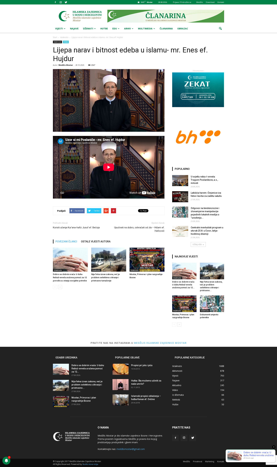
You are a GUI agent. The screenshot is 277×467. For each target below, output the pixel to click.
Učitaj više (197, 244)
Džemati (88, 28)
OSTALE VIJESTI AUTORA (95, 241)
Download (210, 2)
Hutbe (104, 28)
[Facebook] (55, 2)
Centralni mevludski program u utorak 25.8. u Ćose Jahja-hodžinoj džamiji (207, 230)
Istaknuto (57, 42)
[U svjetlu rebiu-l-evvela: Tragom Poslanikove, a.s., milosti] (180, 180)
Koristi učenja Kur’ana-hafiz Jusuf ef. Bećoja (76, 227)
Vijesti (59, 28)
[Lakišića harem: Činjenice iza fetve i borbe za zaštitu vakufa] (180, 196)
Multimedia (145, 28)
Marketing (209, 461)
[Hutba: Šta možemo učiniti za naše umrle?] (121, 384)
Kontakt (221, 2)
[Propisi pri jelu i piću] (121, 369)
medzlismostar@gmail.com (131, 449)
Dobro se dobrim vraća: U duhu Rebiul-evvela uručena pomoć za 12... (183, 285)
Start (55, 37)
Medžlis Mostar (66, 65)
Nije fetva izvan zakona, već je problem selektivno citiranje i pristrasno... (86, 384)
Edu (114, 28)
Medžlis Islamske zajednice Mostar (160, 342)
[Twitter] (65, 2)
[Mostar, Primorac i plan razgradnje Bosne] (147, 260)
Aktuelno (176, 385)
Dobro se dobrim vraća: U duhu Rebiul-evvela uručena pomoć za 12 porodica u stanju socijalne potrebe (70, 277)
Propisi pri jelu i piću (141, 365)
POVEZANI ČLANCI (66, 241)
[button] (220, 28)
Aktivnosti (177, 370)
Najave (74, 28)
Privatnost (197, 461)
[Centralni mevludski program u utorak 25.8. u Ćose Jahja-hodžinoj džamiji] (180, 231)
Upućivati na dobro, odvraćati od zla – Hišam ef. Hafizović (139, 229)
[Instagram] (60, 2)
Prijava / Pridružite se (182, 2)
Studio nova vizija (90, 464)
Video (66, 42)
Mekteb (176, 399)
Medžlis (199, 2)
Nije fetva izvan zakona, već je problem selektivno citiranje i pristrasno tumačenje (105, 277)
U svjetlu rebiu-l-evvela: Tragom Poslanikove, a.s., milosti (204, 179)
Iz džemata (178, 394)
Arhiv (127, 28)
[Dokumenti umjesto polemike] (212, 303)
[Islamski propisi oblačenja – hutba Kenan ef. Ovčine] (121, 399)
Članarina (166, 28)
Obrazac (182, 28)
